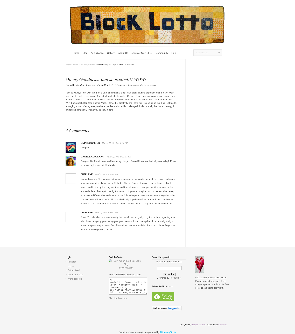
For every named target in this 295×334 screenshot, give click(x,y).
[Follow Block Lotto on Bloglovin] (166, 310)
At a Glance (97, 53)
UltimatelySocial (168, 332)
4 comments (150, 84)
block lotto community (83, 64)
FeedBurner (175, 278)
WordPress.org (75, 279)
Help (173, 53)
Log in (71, 266)
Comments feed (75, 274)
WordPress (222, 324)
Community (162, 53)
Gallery (111, 53)
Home (76, 53)
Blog (85, 53)
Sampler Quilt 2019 (141, 53)
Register (72, 261)
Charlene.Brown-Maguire (88, 84)
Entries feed (74, 270)
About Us (123, 53)
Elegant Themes (198, 324)
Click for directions (118, 298)
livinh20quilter (90, 143)
